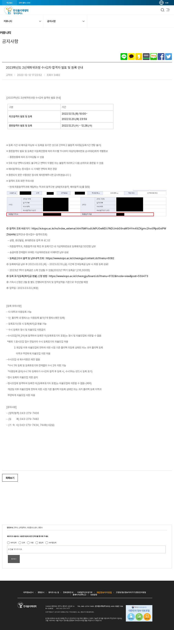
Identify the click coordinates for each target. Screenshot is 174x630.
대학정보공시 (28, 592)
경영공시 (41, 592)
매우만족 (14, 543)
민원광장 (93, 594)
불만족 (41, 543)
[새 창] (139, 613)
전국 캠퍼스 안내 (24, 3)
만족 (23, 543)
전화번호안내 (68, 592)
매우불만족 (52, 543)
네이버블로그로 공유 (153, 56)
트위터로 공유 (168, 56)
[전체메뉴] (168, 10)
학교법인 (10, 3)
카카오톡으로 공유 (131, 56)
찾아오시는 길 (53, 592)
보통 (32, 543)
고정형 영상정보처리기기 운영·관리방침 (131, 592)
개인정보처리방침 (104, 592)
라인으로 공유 (124, 56)
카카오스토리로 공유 (138, 56)
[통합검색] (162, 10)
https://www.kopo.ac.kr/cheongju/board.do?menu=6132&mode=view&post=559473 (77, 276)
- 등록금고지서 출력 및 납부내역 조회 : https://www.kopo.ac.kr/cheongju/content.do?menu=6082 (60, 258)
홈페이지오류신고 (79, 594)
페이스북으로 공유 (161, 56)
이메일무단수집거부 (85, 592)
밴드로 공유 (146, 56)
